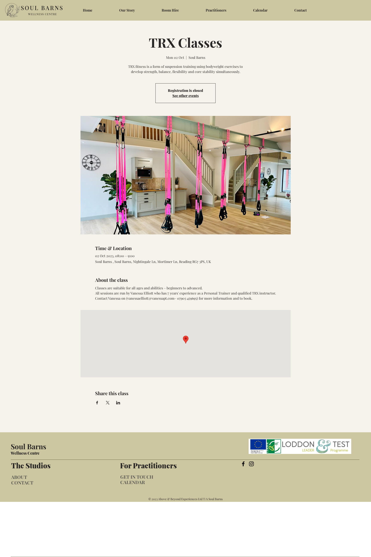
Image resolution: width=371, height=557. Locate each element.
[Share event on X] (108, 402)
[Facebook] (243, 464)
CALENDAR (132, 482)
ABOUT (19, 477)
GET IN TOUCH (136, 477)
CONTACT (22, 483)
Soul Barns (28, 446)
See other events (185, 95)
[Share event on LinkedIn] (118, 402)
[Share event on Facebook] (97, 402)
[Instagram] (251, 464)
